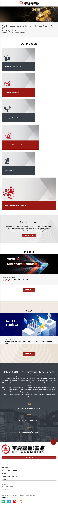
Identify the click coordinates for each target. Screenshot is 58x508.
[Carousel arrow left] (2, 22)
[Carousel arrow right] (55, 22)
